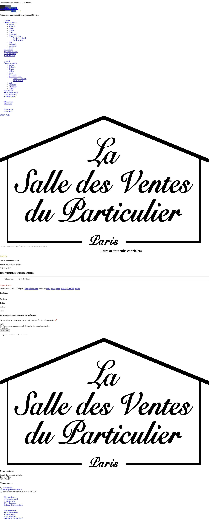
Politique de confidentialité (13, 505)
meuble (77, 289)
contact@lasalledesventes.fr (12, 490)
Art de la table (18, 40)
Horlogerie (12, 44)
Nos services (8, 50)
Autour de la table (15, 36)
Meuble (11, 24)
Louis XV (70, 289)
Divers (11, 48)
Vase (10, 42)
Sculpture (12, 26)
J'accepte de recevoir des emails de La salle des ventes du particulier (26, 326)
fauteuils (64, 289)
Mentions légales (10, 497)
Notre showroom (10, 54)
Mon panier (8, 104)
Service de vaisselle (19, 38)
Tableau (11, 30)
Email (2, 328)
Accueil (7, 20)
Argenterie (12, 34)
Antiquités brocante (20, 246)
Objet (11, 32)
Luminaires (12, 46)
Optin (2, 324)
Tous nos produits (10, 22)
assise (48, 289)
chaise (53, 289)
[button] (104, 298)
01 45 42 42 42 (8, 487)
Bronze (11, 28)
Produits (9, 246)
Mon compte (8, 102)
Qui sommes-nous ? (11, 52)
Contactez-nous (9, 56)
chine (58, 289)
